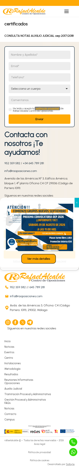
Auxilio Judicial (13, 388)
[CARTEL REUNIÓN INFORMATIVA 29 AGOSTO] (39, 227)
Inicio (7, 341)
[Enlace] (31, 3)
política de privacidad (47, 108)
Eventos (9, 352)
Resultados (11, 374)
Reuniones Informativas (18, 379)
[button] (66, 11)
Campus (9, 419)
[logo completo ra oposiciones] (24, 11)
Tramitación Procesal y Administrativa (27, 394)
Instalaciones (12, 363)
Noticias (9, 346)
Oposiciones (12, 383)
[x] (22, 322)
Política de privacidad (39, 452)
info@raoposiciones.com (20, 171)
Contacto (10, 414)
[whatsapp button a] (73, 452)
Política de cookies (39, 460)
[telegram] (30, 322)
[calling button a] (73, 442)
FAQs (7, 403)
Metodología (12, 368)
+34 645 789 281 (33, 163)
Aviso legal (39, 444)
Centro (8, 357)
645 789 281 (37, 287)
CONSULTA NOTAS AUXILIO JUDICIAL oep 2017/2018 (39, 35)
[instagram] (8, 322)
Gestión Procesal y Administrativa (25, 399)
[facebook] (15, 322)
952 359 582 (12, 163)
